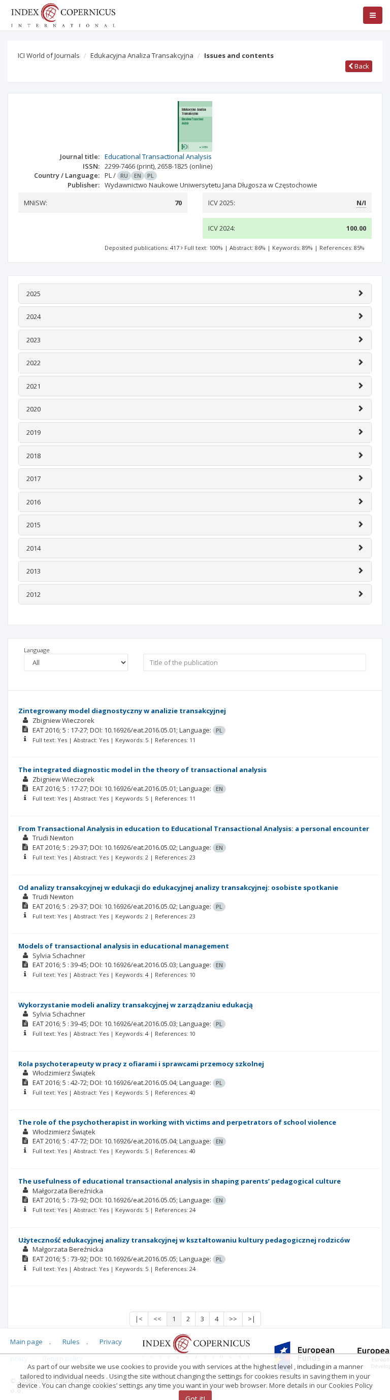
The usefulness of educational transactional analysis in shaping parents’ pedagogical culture (179, 1181)
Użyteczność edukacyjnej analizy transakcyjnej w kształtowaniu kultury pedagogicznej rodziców (184, 1240)
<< (157, 1318)
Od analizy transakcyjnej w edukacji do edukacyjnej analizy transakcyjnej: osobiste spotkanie (178, 887)
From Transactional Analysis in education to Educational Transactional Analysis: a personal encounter (193, 828)
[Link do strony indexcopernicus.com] (196, 1345)
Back (361, 66)
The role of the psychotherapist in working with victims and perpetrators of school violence (177, 1122)
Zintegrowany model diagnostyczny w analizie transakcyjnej (122, 710)
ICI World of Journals (49, 55)
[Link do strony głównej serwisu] (63, 14)
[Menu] (372, 15)
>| (251, 1318)
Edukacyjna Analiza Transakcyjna (141, 55)
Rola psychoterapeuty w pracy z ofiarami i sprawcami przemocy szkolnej (141, 1063)
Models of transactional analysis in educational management (123, 945)
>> (233, 1318)
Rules (71, 1341)
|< (139, 1318)
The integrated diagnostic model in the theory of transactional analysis (142, 769)
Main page (26, 1341)
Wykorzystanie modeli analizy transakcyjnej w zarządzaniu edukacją (135, 1004)
